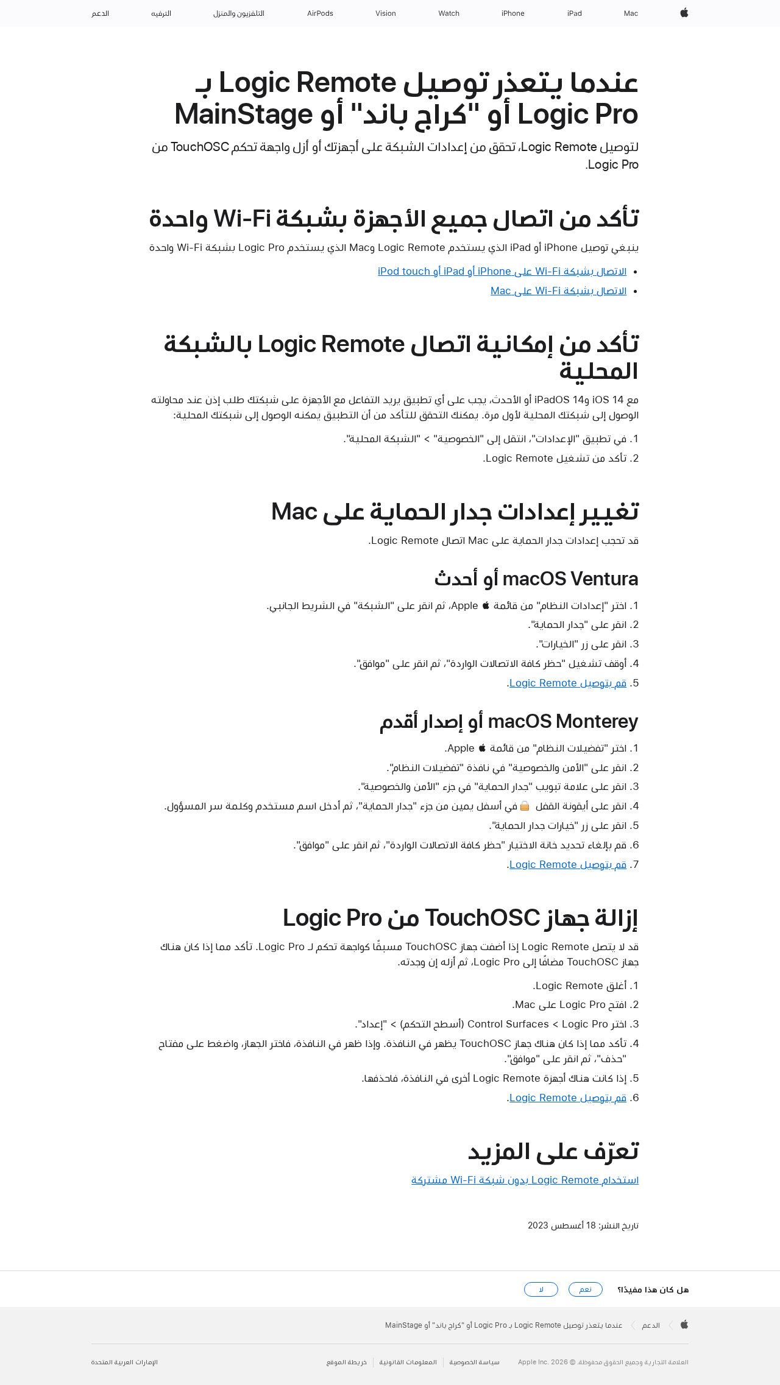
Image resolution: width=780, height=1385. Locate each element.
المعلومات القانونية (408, 1362)
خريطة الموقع (347, 1362)
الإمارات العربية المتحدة (124, 1362)
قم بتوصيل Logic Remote (567, 683)
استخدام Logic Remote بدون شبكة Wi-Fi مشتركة (525, 1180)
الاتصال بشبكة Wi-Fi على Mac (558, 290)
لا (541, 1289)
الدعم (651, 1325)
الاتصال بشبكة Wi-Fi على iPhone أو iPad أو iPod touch (502, 271)
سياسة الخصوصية (475, 1362)
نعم (586, 1289)
